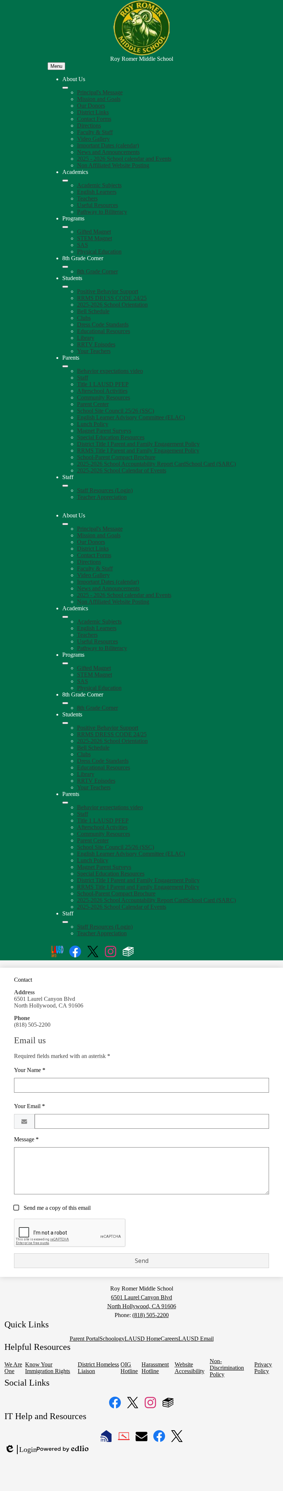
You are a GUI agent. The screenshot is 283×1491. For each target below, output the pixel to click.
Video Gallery (93, 139)
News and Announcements (108, 152)
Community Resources (103, 397)
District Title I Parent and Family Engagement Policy (138, 444)
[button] (65, 524)
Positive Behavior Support (107, 291)
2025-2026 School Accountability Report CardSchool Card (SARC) (156, 464)
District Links (93, 112)
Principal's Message (100, 92)
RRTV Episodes (96, 344)
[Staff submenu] (65, 486)
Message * (26, 1139)
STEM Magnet (94, 238)
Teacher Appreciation (102, 497)
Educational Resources (103, 331)
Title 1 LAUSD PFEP (103, 384)
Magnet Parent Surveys (104, 430)
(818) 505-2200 (150, 1315)
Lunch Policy (92, 424)
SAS (82, 245)
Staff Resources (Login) (105, 490)
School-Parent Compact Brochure (116, 457)
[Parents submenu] (65, 366)
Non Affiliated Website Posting (113, 165)
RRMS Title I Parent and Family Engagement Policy (138, 450)
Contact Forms (94, 119)
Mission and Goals (98, 99)
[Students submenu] (65, 287)
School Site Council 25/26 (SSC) (115, 411)
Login (20, 1449)
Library (85, 338)
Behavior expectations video (110, 371)
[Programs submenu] (65, 227)
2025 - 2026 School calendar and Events (124, 159)
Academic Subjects (99, 185)
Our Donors (91, 105)
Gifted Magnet (94, 231)
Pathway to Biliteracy (102, 212)
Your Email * (29, 1106)
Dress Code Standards (103, 324)
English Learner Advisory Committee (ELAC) (131, 417)
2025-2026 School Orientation (112, 304)
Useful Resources (97, 205)
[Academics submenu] (65, 180)
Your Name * (29, 1070)
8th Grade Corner (97, 271)
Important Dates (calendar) (108, 145)
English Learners (96, 192)
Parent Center (93, 404)
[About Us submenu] (65, 88)
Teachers (87, 198)
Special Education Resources (110, 437)
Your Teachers (94, 351)
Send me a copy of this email (56, 1208)
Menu (56, 66)
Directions (89, 125)
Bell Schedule (93, 311)
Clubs (84, 318)
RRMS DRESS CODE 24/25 (112, 298)
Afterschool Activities (102, 391)
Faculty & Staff (95, 132)
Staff (82, 377)
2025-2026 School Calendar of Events (121, 470)
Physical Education (99, 251)
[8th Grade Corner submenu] (65, 267)
